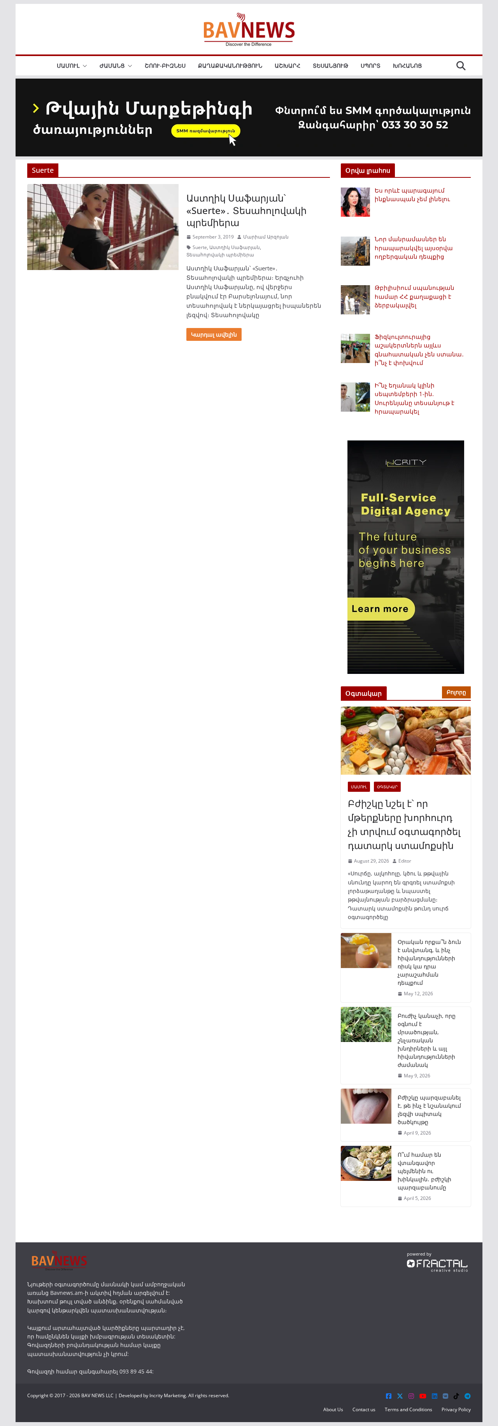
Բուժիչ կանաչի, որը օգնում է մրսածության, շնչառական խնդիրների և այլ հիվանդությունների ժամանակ (427, 1040)
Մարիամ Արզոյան (266, 236)
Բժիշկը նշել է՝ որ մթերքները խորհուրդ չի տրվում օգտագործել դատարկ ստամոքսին (404, 824)
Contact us (363, 1409)
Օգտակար (387, 786)
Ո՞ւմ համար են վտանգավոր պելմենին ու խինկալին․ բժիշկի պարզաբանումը (424, 1171)
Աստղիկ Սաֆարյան (234, 247)
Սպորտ (371, 65)
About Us (333, 1409)
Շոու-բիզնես (165, 65)
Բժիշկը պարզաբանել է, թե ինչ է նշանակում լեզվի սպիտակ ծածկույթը (429, 1110)
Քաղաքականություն (230, 65)
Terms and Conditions (408, 1409)
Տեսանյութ (330, 65)
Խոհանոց (407, 65)
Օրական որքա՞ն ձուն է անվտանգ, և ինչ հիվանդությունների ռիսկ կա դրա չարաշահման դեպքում (429, 962)
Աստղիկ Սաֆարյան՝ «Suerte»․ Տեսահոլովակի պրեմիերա (246, 209)
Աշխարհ (287, 65)
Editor (404, 861)
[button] (83, 65)
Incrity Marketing (167, 1395)
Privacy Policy (456, 1409)
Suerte (200, 247)
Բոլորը (456, 692)
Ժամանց (112, 65)
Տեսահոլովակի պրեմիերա (220, 254)
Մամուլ (68, 65)
